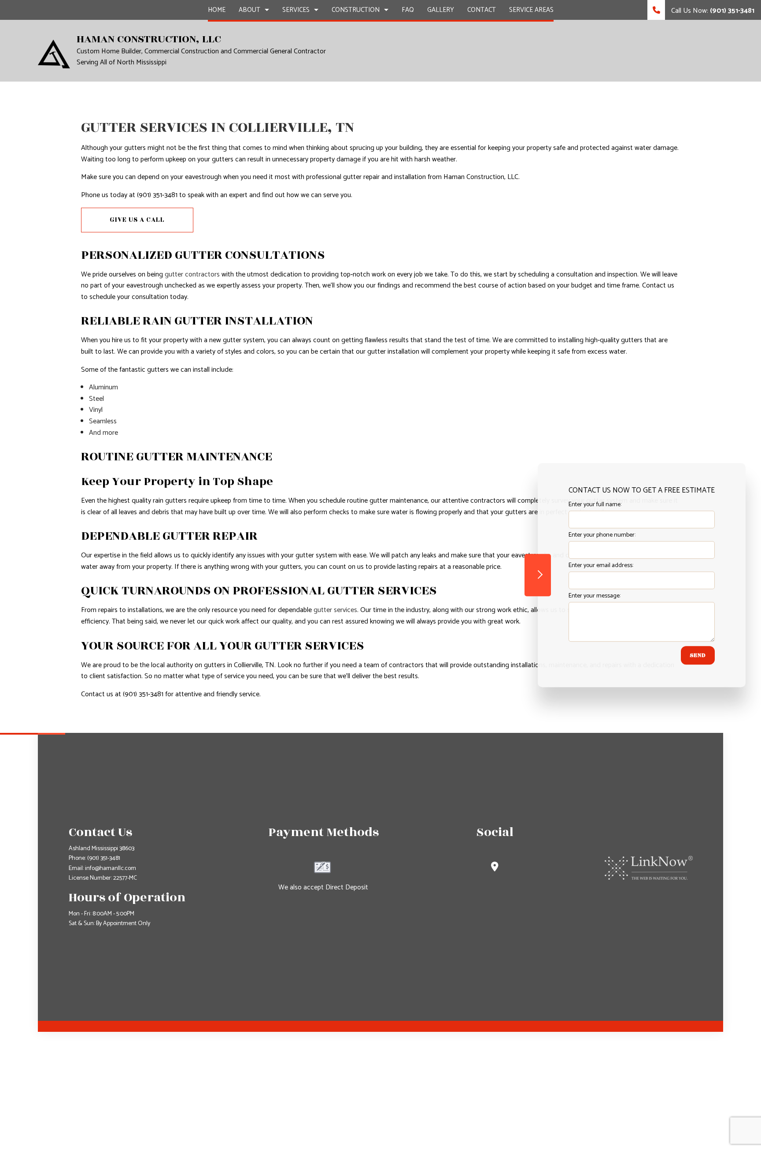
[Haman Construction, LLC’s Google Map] (494, 868)
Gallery (440, 9)
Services (296, 9)
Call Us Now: (711, 11)
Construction (356, 9)
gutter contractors (192, 274)
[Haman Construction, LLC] (54, 54)
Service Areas (531, 9)
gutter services (335, 610)
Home (216, 9)
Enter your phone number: (602, 535)
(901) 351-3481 (103, 858)
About (249, 9)
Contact (481, 9)
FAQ (408, 9)
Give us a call (137, 220)
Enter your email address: (601, 566)
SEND (698, 655)
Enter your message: (595, 596)
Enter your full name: (595, 504)
